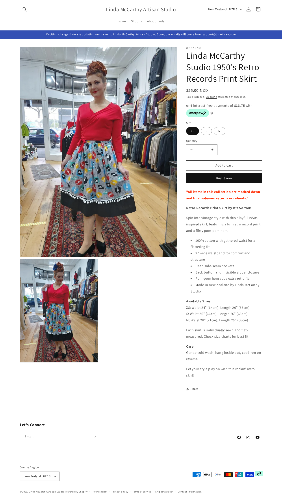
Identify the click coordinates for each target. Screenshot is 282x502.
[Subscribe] (94, 437)
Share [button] (195, 389)
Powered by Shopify (76, 491)
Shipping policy (164, 491)
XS (192, 131)
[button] (25, 9)
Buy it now (224, 178)
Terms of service (141, 491)
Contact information (190, 491)
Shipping (211, 96)
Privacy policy (120, 491)
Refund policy (100, 491)
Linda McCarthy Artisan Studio (46, 491)
